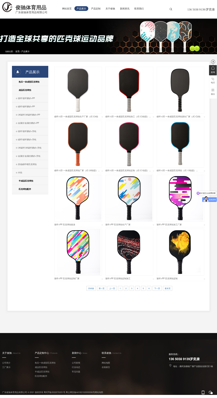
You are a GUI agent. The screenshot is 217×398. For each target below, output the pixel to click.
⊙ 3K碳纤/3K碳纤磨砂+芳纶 (28, 147)
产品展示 (81, 8)
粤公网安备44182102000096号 (80, 392)
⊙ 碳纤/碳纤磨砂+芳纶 (26, 139)
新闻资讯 (124, 8)
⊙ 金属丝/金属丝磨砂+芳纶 (28, 155)
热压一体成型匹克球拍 (29, 81)
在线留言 (106, 367)
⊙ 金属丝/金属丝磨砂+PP (27, 122)
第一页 (102, 288)
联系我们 (139, 8)
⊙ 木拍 (19, 172)
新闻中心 (79, 353)
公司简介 (6, 362)
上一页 (112, 288)
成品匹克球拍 (25, 89)
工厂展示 (6, 367)
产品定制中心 (46, 353)
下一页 (157, 288)
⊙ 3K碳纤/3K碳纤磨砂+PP (28, 114)
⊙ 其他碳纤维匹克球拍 (26, 164)
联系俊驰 (111, 353)
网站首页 (67, 8)
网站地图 (106, 362)
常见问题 (76, 371)
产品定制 (96, 8)
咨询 (213, 72)
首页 (17, 51)
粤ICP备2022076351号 (54, 392)
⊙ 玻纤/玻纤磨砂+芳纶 (26, 131)
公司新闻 (76, 362)
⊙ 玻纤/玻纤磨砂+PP (25, 98)
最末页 (167, 288)
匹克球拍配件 (25, 188)
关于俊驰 (110, 8)
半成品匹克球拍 (26, 180)
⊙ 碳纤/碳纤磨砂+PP (25, 106)
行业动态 (76, 367)
